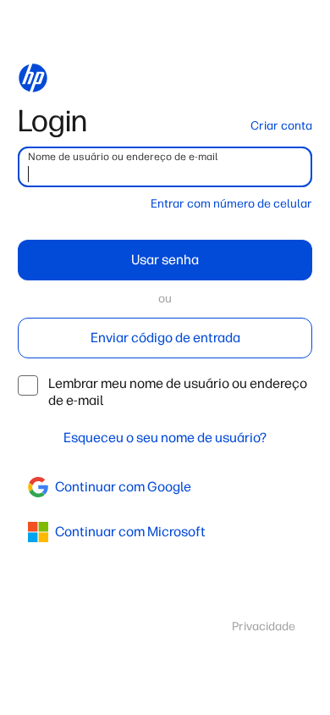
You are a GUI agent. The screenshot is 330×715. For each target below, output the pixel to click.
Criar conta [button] (281, 126)
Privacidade (263, 626)
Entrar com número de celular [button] (231, 204)
